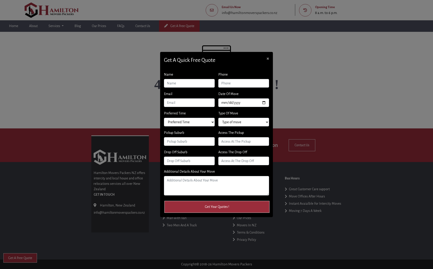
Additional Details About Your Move (189, 171)
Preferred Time (175, 113)
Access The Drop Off (232, 152)
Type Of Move (228, 113)
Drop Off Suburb (175, 152)
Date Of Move (228, 94)
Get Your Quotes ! (217, 207)
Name (168, 74)
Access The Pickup (231, 132)
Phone (223, 74)
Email (168, 94)
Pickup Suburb (174, 132)
